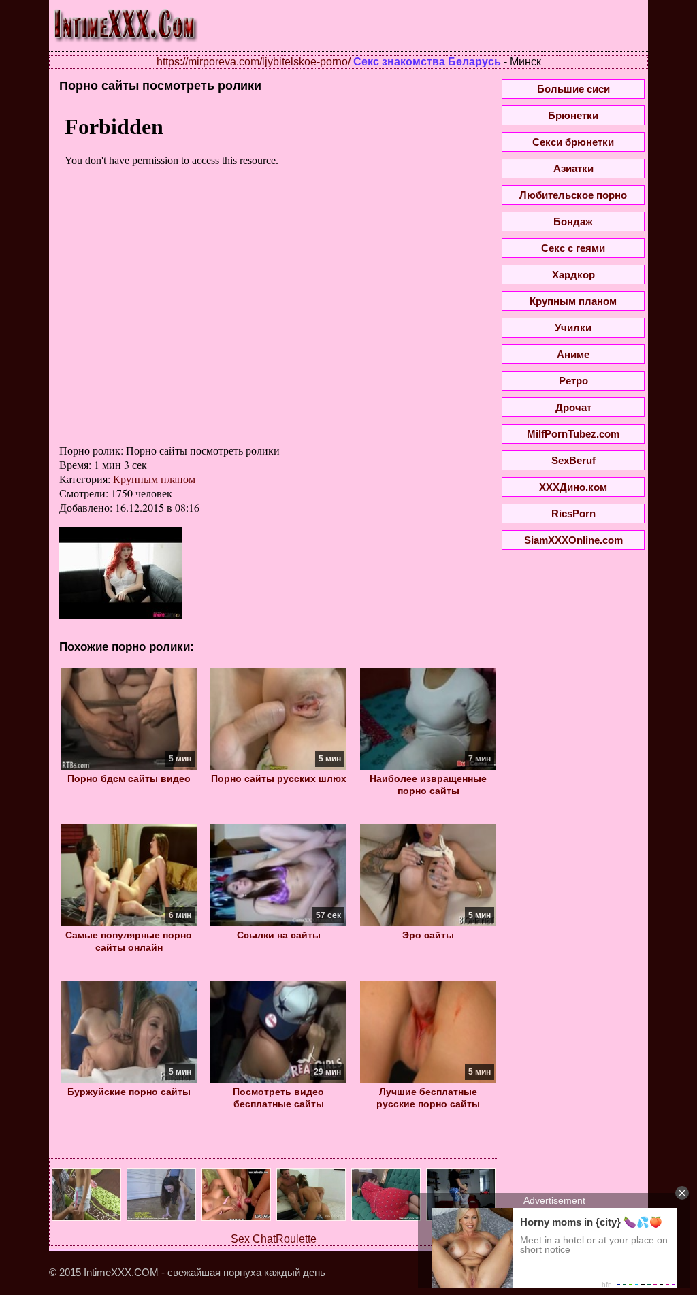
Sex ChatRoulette (274, 1239)
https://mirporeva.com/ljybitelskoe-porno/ (254, 61)
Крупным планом (154, 479)
